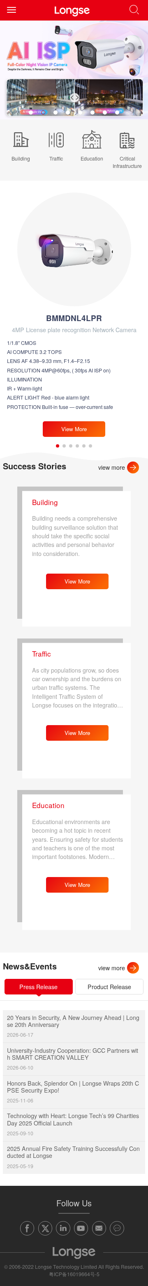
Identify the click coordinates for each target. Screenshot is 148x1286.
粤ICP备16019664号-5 (74, 1274)
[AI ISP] (74, 70)
